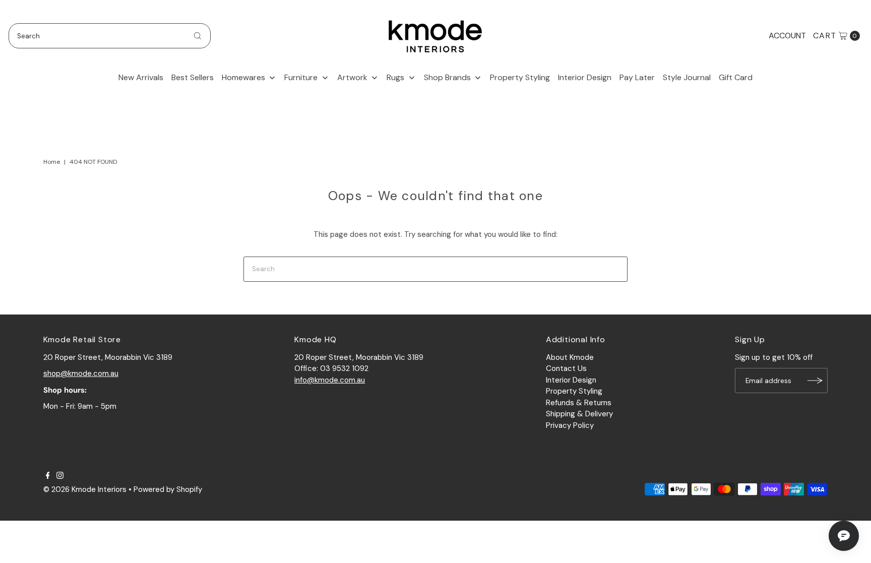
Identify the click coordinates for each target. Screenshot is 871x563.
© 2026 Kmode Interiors (85, 489)
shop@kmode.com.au (80, 373)
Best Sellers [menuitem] (192, 77)
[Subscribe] (815, 380)
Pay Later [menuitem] (637, 77)
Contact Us (566, 368)
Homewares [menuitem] (243, 77)
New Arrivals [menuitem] (140, 77)
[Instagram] (60, 476)
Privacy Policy (570, 425)
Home (51, 162)
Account (787, 35)
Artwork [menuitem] (352, 77)
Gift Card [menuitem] (736, 77)
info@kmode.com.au (329, 380)
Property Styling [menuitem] (520, 77)
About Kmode (570, 357)
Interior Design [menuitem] (584, 77)
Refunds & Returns (578, 403)
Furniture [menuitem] (301, 77)
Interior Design (571, 380)
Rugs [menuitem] (395, 77)
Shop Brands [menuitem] (447, 77)
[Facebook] (48, 476)
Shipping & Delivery (579, 414)
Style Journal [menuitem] (687, 77)
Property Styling (574, 391)
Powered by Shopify (168, 489)
